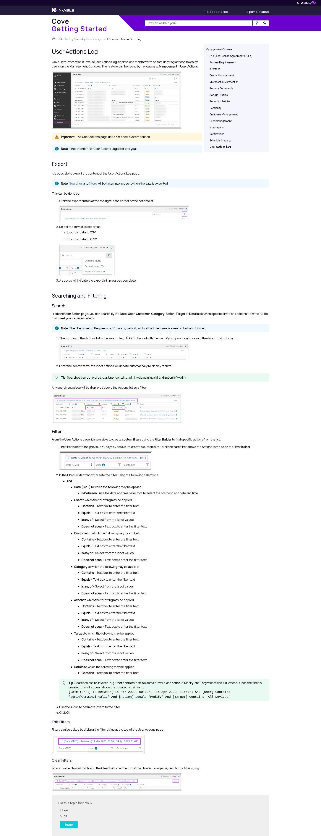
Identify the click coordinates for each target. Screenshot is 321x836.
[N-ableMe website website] (306, 3)
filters (93, 183)
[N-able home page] (63, 12)
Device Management (222, 75)
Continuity (215, 107)
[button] (256, 23)
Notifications (217, 134)
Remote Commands (221, 88)
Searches (76, 183)
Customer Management (224, 114)
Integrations (217, 127)
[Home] (60, 39)
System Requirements (223, 62)
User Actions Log (220, 146)
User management (221, 121)
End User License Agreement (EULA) (231, 55)
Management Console (106, 39)
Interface (215, 68)
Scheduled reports (220, 140)
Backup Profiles (219, 94)
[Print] (54, 38)
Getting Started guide (77, 39)
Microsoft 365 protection (224, 81)
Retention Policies (220, 101)
